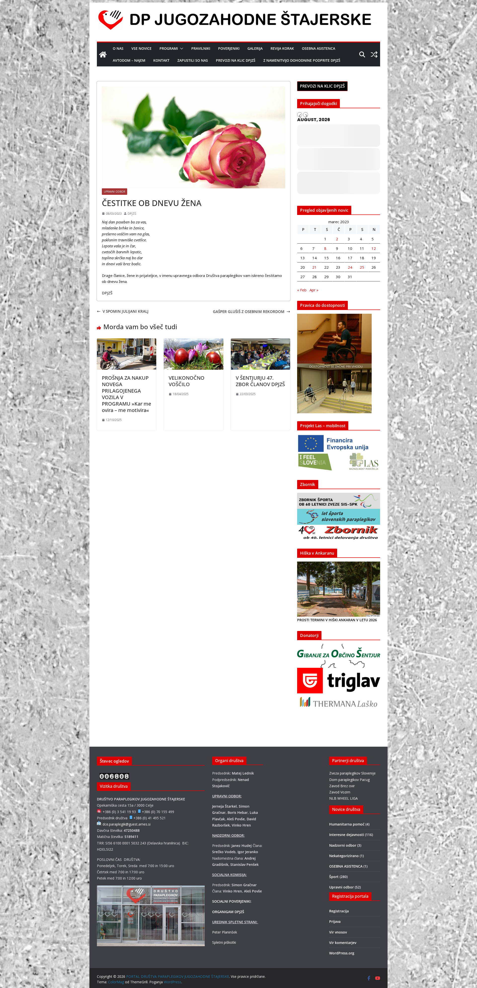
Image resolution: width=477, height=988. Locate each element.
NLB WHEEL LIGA (343, 798)
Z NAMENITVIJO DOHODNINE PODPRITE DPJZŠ (301, 60)
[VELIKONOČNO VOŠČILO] (193, 341)
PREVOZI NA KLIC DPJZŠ (235, 60)
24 (350, 267)
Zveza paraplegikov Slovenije (352, 773)
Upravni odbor (114, 191)
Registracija (339, 911)
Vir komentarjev (342, 942)
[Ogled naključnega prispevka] (374, 54)
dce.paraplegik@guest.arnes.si (127, 824)
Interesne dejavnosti (346, 834)
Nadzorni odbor (342, 845)
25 (362, 267)
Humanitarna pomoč (346, 824)
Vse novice (141, 48)
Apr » (314, 289)
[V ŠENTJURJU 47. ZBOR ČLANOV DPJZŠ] (260, 341)
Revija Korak (282, 48)
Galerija (255, 48)
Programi (168, 48)
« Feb (302, 289)
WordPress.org (341, 953)
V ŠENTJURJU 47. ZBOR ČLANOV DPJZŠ (260, 381)
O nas (118, 48)
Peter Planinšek (224, 932)
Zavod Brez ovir (342, 785)
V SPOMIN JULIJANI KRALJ (126, 311)
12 (373, 248)
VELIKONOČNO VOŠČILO (186, 381)
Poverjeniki (228, 48)
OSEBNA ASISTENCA (318, 48)
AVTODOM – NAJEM (129, 60)
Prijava (335, 921)
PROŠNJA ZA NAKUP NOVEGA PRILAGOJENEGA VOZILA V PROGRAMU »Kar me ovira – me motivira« (126, 394)
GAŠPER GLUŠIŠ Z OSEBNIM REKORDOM (248, 311)
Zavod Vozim (339, 792)
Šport (334, 876)
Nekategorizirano (344, 855)
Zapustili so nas (192, 60)
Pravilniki (200, 48)
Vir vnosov (338, 932)
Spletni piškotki (224, 942)
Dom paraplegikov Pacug (349, 779)
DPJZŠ (132, 213)
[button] (180, 48)
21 (314, 267)
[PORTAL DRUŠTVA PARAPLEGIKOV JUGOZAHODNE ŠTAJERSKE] (103, 54)
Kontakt (161, 60)
